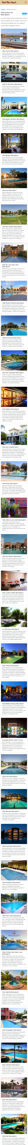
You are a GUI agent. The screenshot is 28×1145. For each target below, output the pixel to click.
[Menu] (25, 2)
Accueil (3, 9)
